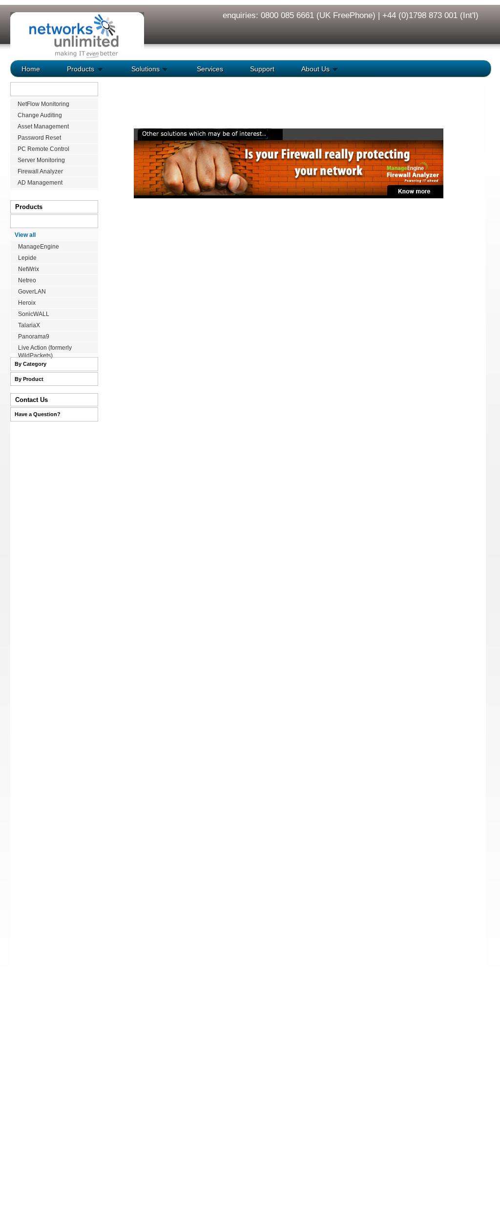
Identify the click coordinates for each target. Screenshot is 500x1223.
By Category (30, 364)
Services (209, 69)
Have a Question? (38, 414)
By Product (29, 379)
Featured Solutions (39, 89)
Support (261, 69)
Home (30, 69)
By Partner (28, 221)
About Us (314, 69)
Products (79, 69)
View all (25, 235)
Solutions (144, 69)
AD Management (40, 182)
